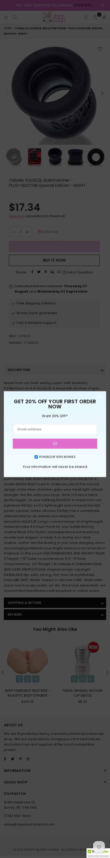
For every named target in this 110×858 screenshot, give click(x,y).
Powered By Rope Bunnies (57, 457)
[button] (98, 853)
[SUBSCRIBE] (55, 444)
